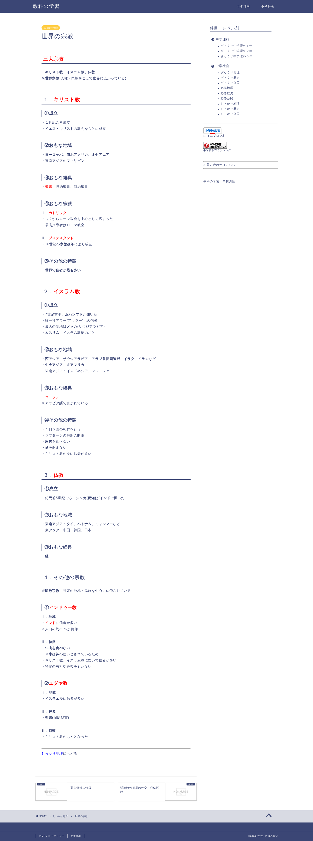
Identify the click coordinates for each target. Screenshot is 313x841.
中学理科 (243, 7)
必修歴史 (227, 93)
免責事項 (76, 836)
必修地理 (227, 88)
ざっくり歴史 (230, 77)
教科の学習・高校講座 (219, 181)
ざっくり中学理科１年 (237, 45)
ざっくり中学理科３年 (237, 56)
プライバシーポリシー (51, 836)
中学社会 (268, 7)
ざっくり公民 (230, 82)
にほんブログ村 (214, 135)
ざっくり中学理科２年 (237, 51)
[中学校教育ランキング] (240, 145)
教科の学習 (46, 6)
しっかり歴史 (230, 108)
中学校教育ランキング (217, 150)
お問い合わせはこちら (219, 164)
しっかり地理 (51, 27)
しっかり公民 (230, 114)
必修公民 (227, 98)
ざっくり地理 (230, 72)
